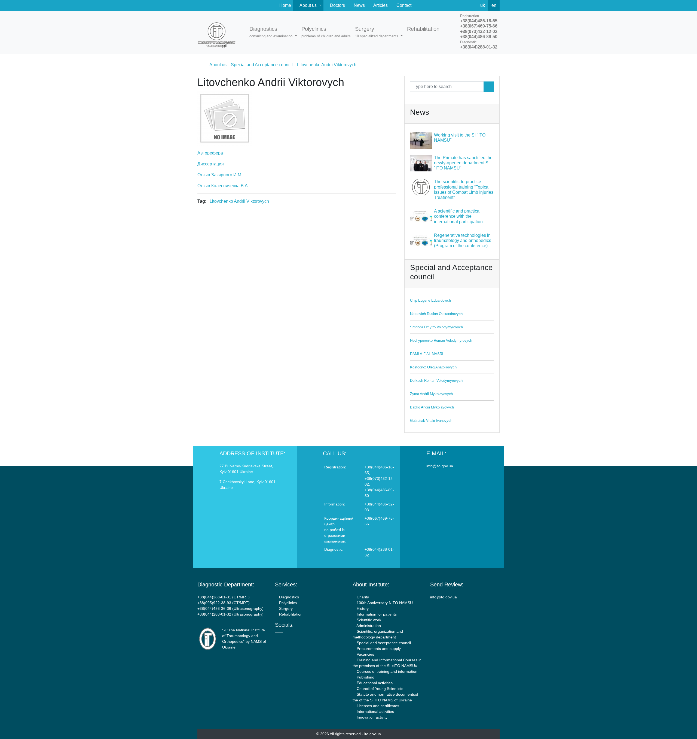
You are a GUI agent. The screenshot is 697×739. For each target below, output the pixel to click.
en (493, 5)
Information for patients (376, 614)
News (359, 5)
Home (284, 5)
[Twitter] (459, 5)
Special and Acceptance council (383, 643)
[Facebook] (447, 5)
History (362, 608)
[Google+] (291, 637)
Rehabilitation (290, 614)
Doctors (337, 5)
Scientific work (368, 620)
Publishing (365, 677)
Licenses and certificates (377, 706)
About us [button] (308, 5)
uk (482, 5)
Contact (403, 5)
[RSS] (471, 5)
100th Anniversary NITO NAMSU (384, 603)
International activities (375, 711)
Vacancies (365, 654)
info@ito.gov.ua (439, 466)
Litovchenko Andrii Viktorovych (239, 201)
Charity (362, 597)
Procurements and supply (378, 648)
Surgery (285, 608)
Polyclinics (287, 603)
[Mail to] (14, 725)
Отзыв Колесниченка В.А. (223, 185)
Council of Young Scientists (379, 688)
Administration (368, 625)
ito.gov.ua (372, 734)
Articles (380, 5)
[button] (273, 32)
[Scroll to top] (683, 725)
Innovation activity (371, 717)
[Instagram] (298, 637)
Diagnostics (288, 597)
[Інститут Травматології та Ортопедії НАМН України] (219, 32)
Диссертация (210, 164)
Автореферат (211, 153)
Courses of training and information (386, 671)
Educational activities (374, 683)
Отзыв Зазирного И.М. (219, 174)
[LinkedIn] (305, 637)
